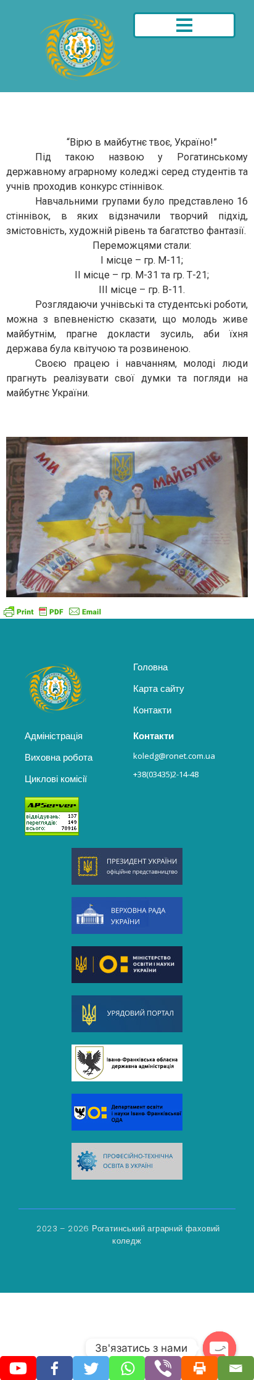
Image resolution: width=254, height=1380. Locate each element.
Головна (150, 667)
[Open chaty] (219, 1348)
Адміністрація (54, 735)
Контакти (152, 710)
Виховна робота (58, 757)
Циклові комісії (56, 778)
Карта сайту (158, 688)
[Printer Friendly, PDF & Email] (52, 610)
